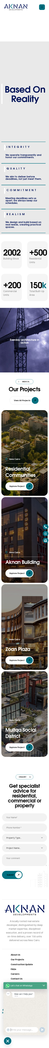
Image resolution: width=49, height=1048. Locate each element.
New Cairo (14, 459)
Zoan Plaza (17, 649)
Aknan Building (22, 562)
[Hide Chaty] (7, 1041)
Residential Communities (20, 471)
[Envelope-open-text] (45, 540)
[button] (24, 400)
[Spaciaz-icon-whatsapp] (45, 533)
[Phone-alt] (45, 527)
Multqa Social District (20, 733)
